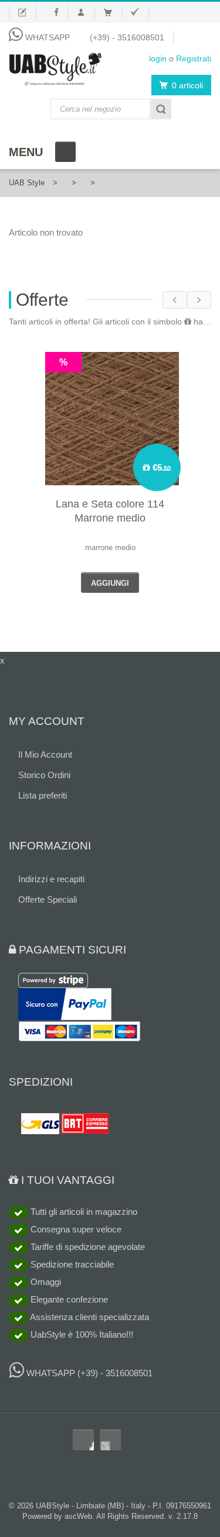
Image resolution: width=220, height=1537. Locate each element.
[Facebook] (56, 12)
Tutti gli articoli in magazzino (82, 1212)
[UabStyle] (55, 66)
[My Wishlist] (22, 12)
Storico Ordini (44, 775)
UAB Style (27, 182)
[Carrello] (113, 12)
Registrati (193, 58)
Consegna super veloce (74, 1229)
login (158, 58)
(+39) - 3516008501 (127, 37)
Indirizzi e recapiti (51, 879)
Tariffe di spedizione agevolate (86, 1247)
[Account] (86, 12)
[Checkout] (140, 12)
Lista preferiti (42, 795)
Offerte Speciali (47, 899)
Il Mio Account (45, 754)
